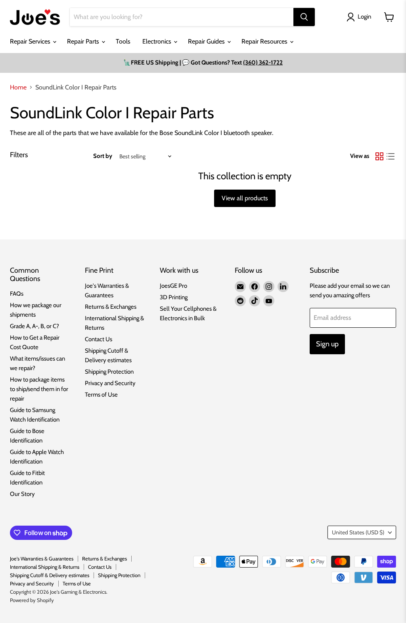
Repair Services (31, 41)
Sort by (102, 156)
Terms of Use (101, 394)
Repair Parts (84, 41)
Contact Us (98, 339)
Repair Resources (265, 41)
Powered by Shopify (32, 600)
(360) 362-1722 (263, 62)
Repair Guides (207, 41)
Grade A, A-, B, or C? (34, 326)
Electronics (157, 41)
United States (358, 532)
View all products (245, 198)
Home (18, 87)
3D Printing (174, 297)
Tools (123, 41)
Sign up (327, 344)
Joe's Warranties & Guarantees (41, 558)
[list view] (390, 156)
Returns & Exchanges (110, 306)
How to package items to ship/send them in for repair (39, 389)
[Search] (304, 17)
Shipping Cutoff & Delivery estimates (49, 575)
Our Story (22, 494)
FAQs (16, 293)
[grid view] (379, 156)
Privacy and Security (110, 383)
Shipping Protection (109, 371)
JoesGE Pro (173, 285)
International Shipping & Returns (44, 567)
